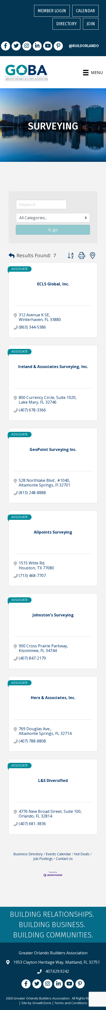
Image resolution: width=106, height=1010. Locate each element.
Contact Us (64, 858)
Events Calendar (58, 854)
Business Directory (28, 854)
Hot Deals (81, 854)
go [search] (55, 229)
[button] (12, 255)
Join (91, 23)
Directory (66, 23)
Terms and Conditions (70, 1003)
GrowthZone (41, 1003)
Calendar (85, 10)
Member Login (52, 10)
